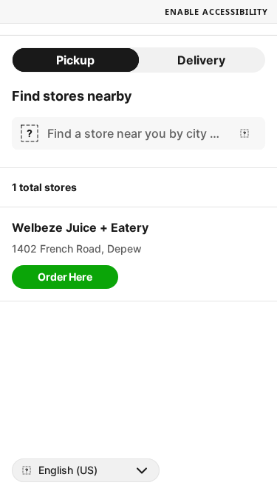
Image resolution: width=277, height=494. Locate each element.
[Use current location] (244, 133)
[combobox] (135, 133)
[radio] (76, 60)
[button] (65, 277)
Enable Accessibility (216, 11)
